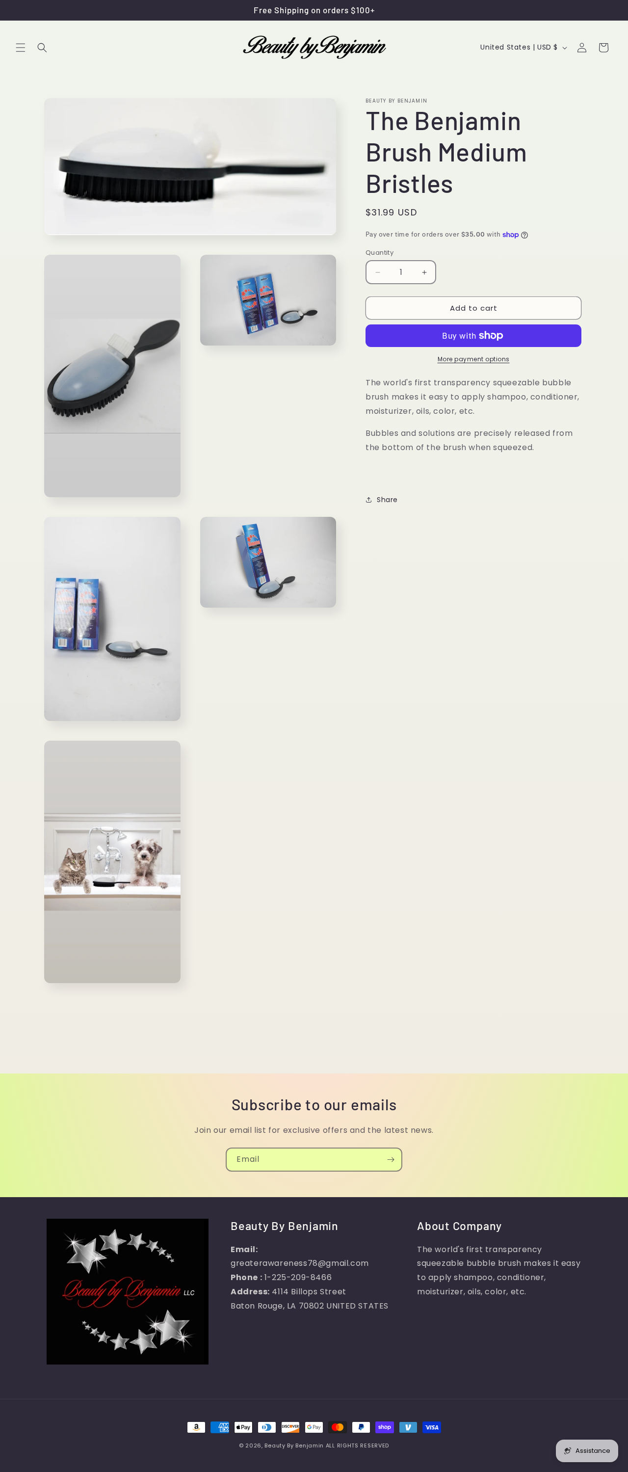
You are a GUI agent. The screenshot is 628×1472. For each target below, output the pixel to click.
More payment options (474, 359)
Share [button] (387, 500)
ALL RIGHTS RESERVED (357, 1445)
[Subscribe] (390, 1160)
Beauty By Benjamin (294, 1445)
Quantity (379, 252)
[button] (20, 47)
